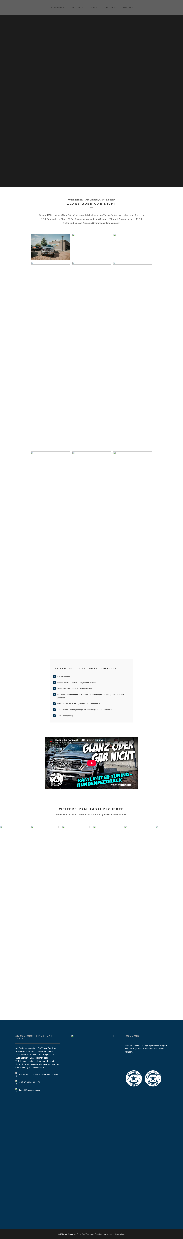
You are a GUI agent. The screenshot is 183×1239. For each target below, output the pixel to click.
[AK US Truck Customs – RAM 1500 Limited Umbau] (50, 544)
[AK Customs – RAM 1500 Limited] (50, 355)
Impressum (108, 1234)
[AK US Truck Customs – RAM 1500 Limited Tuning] (132, 355)
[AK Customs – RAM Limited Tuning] (50, 247)
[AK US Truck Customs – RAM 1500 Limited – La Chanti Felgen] (91, 355)
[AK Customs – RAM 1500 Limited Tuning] (132, 247)
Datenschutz (120, 1234)
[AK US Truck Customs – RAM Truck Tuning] (91, 247)
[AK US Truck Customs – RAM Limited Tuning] (91, 544)
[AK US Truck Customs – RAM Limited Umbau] (132, 544)
